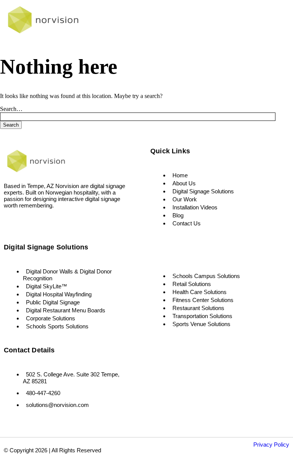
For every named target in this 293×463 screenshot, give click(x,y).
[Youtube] (44, 223)
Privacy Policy (271, 444)
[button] (257, 22)
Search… (11, 109)
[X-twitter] (32, 223)
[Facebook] (10, 223)
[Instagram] (21, 223)
